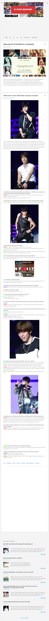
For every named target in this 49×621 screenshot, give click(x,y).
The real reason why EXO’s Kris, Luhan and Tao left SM (16, 601)
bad (4, 463)
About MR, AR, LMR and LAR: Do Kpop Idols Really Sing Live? (18, 544)
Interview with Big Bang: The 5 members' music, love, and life (18, 572)
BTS (21, 37)
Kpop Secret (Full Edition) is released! (18, 44)
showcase (37, 463)
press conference (30, 463)
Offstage (23, 463)
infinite (14, 463)
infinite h (18, 463)
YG (13, 37)
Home (6, 37)
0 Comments (11, 98)
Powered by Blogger (24, 617)
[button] (45, 44)
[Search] (47, 3)
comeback (9, 463)
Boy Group (27, 37)
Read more (43, 554)
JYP (17, 37)
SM (10, 37)
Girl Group (34, 37)
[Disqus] (24, 482)
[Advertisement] (21, 26)
